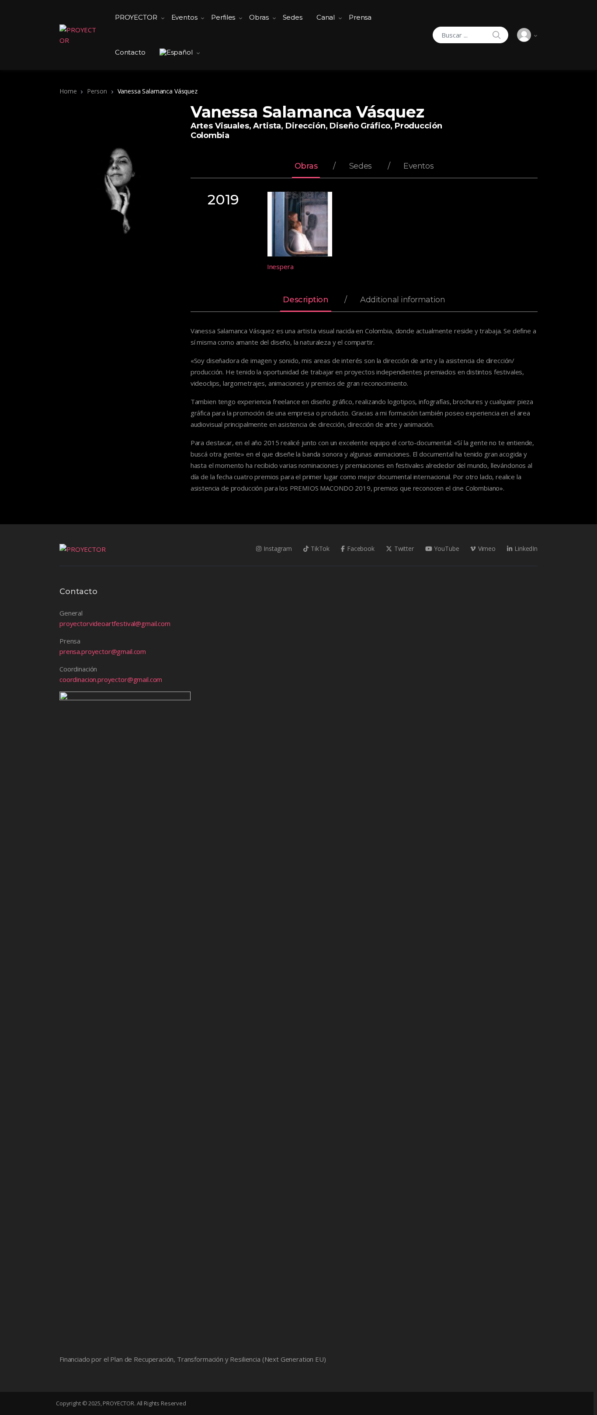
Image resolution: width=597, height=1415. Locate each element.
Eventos (184, 17)
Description (305, 300)
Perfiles (223, 17)
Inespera (280, 266)
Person (97, 91)
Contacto (130, 52)
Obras (258, 17)
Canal (325, 17)
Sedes (292, 17)
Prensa (360, 17)
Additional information (402, 300)
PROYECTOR (136, 17)
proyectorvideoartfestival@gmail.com (114, 623)
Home (67, 91)
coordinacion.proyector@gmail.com (110, 679)
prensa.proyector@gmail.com (102, 651)
